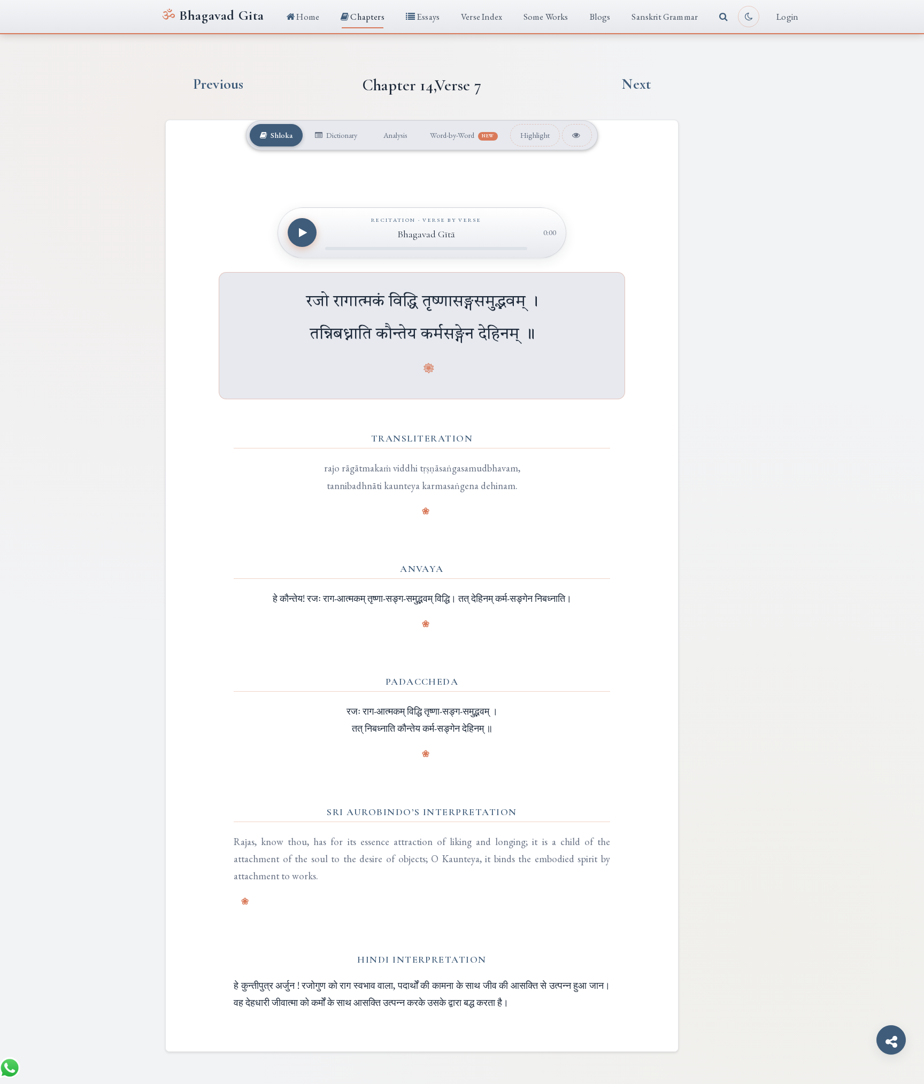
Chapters (366, 16)
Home (307, 16)
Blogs (600, 16)
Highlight (535, 135)
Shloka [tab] (280, 135)
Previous (218, 84)
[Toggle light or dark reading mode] (748, 16)
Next (636, 84)
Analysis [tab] (394, 135)
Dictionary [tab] (341, 135)
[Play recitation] (302, 232)
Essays (427, 16)
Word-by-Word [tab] (462, 135)
